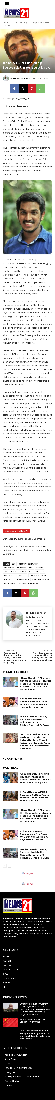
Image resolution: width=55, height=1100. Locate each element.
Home (5, 22)
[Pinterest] (32, 88)
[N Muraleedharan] (6, 78)
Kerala (23, 572)
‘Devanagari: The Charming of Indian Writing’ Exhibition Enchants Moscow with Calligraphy (14, 658)
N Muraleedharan (21, 78)
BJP (13, 564)
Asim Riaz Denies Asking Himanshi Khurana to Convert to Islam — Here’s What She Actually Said (35, 778)
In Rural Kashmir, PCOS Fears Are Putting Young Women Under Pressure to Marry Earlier (34, 796)
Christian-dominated (28, 564)
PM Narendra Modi (40, 580)
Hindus (39, 568)
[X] (23, 88)
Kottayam (33, 572)
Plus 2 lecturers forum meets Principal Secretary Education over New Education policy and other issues (35, 1034)
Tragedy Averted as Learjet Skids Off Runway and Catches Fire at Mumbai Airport (41, 656)
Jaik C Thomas (10, 572)
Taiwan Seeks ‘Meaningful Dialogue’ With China (32, 1020)
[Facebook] (14, 88)
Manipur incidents (39, 576)
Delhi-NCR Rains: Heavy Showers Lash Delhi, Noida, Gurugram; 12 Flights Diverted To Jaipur (35, 720)
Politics (14, 22)
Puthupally (9, 584)
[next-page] (9, 866)
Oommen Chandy (22, 580)
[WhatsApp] (40, 88)
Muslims (7, 580)
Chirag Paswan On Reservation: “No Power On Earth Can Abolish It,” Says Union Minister (34, 703)
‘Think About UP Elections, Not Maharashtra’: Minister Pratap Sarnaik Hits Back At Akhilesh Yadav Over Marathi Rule (35, 684)
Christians (9, 568)
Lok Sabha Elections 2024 (15, 576)
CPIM (31, 568)
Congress (21, 568)
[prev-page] (5, 866)
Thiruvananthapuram (28, 584)
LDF (42, 572)
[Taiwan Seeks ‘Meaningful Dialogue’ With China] (10, 1022)
